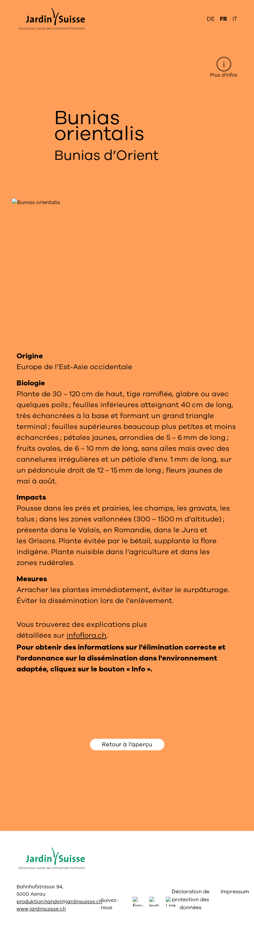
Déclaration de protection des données (190, 899)
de (211, 19)
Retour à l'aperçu (127, 744)
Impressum (227, 891)
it (235, 19)
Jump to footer (127, 5)
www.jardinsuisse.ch (41, 909)
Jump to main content (127, 5)
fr (223, 19)
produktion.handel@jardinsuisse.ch (59, 901)
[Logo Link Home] (51, 19)
